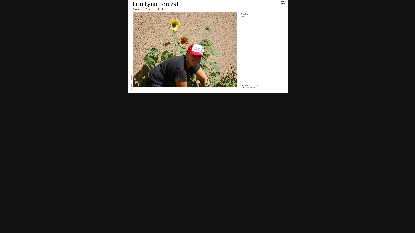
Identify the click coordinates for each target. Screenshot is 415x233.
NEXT (249, 86)
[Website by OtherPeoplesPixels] (283, 4)
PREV (243, 86)
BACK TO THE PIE (248, 88)
